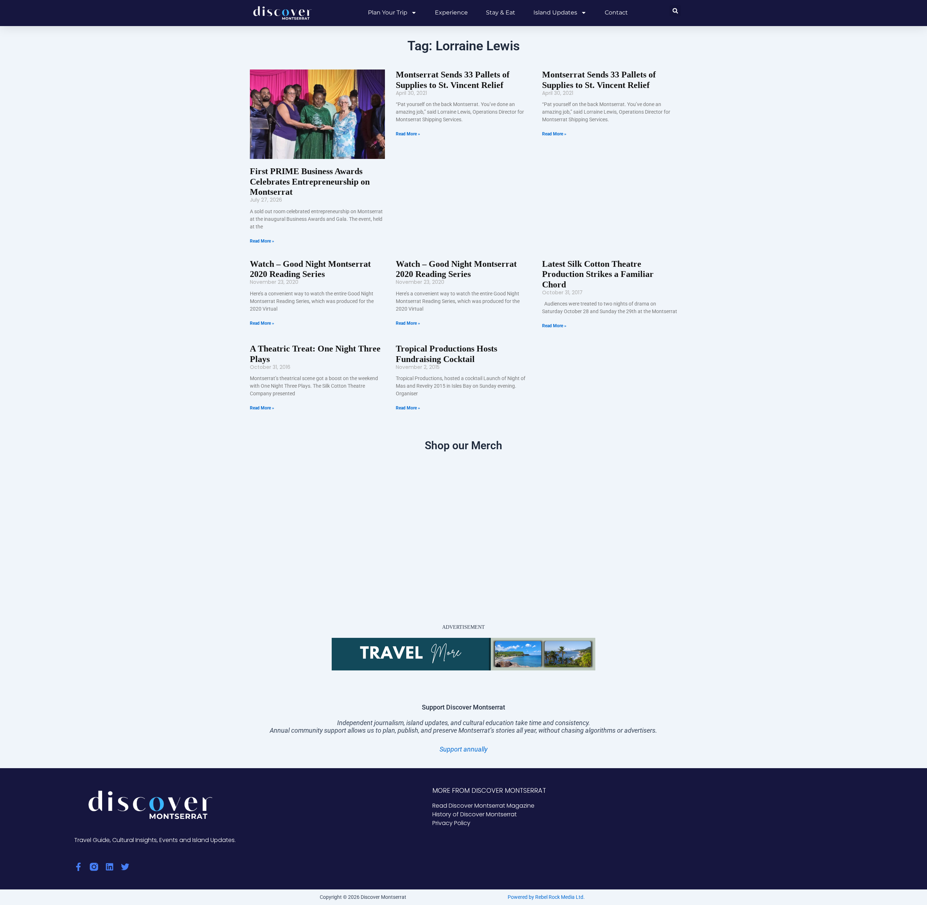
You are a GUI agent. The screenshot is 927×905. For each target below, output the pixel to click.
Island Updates (555, 12)
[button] (675, 10)
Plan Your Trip (387, 12)
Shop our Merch (463, 445)
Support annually (463, 749)
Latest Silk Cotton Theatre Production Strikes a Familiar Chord (598, 274)
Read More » (262, 241)
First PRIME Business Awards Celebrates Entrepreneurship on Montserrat (310, 182)
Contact (616, 12)
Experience (451, 12)
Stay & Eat (500, 12)
